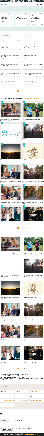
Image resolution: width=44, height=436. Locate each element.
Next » (26, 368)
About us (16, 419)
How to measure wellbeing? (4, 421)
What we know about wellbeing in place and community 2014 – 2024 (36, 18)
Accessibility (16, 421)
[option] (22, 19)
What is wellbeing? (3, 419)
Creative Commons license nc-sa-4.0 (30, 98)
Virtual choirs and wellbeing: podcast (30, 55)
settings (9, 435)
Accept (27, 434)
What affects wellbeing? (4, 420)
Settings (36, 434)
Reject (31, 434)
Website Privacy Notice (18, 420)
